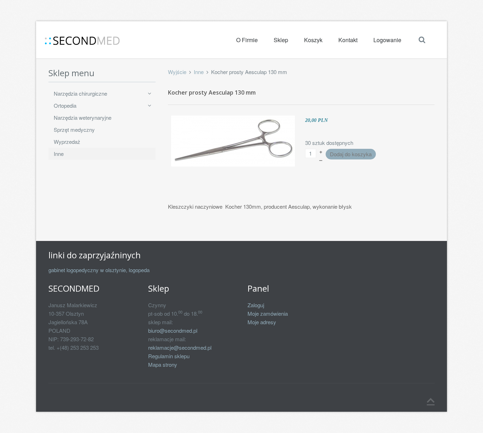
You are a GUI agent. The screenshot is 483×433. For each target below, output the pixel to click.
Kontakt (347, 40)
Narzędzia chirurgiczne (80, 93)
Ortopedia (65, 105)
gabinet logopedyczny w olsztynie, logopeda (99, 270)
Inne (199, 71)
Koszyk (313, 40)
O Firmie (247, 40)
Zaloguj (256, 305)
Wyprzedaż (67, 141)
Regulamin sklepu (169, 356)
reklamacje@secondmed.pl (179, 347)
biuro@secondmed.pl (172, 330)
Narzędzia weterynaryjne (82, 117)
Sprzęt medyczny (74, 129)
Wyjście (177, 71)
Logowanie (387, 40)
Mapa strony (162, 364)
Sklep (281, 40)
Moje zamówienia (268, 313)
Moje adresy (262, 322)
